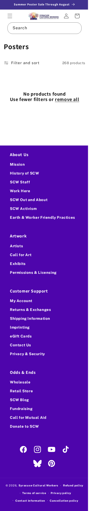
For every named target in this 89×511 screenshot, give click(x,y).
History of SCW (24, 173)
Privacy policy (59, 493)
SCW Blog (19, 400)
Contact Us (20, 345)
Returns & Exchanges (30, 309)
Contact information (28, 500)
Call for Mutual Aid (28, 417)
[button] (9, 15)
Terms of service (32, 493)
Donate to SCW (24, 426)
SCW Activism (23, 208)
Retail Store (21, 391)
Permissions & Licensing (33, 272)
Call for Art (20, 254)
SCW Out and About (28, 200)
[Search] (72, 27)
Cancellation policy (62, 500)
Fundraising (21, 409)
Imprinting (20, 327)
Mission (17, 164)
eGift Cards (21, 336)
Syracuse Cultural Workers (37, 485)
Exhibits (18, 263)
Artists (16, 246)
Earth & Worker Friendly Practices (42, 217)
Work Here (20, 191)
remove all (65, 98)
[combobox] (43, 27)
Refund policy (71, 485)
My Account (21, 301)
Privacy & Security (27, 354)
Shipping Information (30, 318)
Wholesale (20, 382)
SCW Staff (20, 182)
